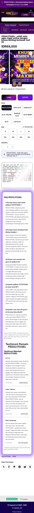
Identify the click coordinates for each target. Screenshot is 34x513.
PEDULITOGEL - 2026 (8, 456)
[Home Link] (13, 13)
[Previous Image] (3, 69)
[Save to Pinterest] (19, 466)
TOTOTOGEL (12, 175)
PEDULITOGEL (12, 172)
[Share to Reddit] (25, 466)
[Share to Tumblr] (30, 466)
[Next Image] (30, 69)
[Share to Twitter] (3, 466)
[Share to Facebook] (9, 466)
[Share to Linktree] (14, 466)
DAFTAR (25, 97)
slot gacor (17, 177)
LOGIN (25, 14)
